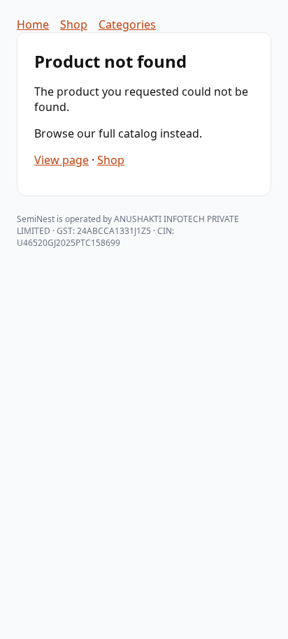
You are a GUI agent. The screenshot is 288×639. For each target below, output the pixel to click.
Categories (127, 24)
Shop (73, 24)
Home (33, 24)
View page (61, 160)
